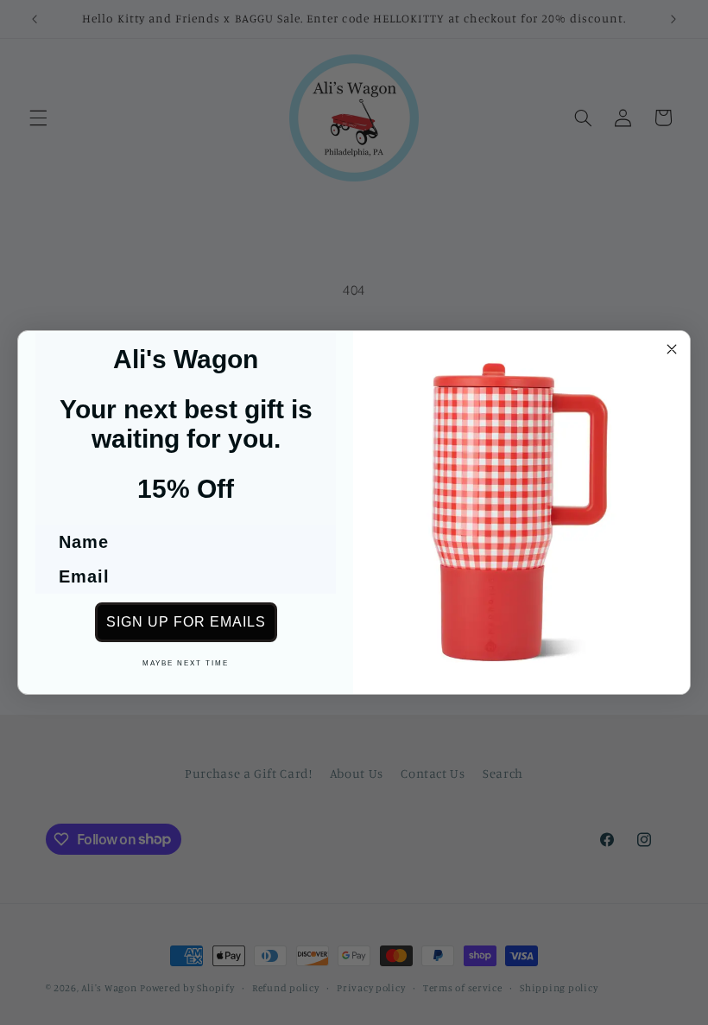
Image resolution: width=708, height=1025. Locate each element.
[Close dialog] (671, 349)
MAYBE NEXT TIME (185, 663)
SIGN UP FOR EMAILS (186, 621)
